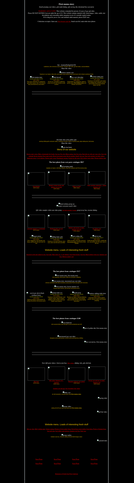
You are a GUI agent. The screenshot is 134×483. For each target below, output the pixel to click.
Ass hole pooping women (69, 210)
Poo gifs (62, 154)
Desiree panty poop (32, 154)
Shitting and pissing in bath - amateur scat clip (77, 228)
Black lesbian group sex (92, 254)
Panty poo (83, 431)
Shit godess (70, 363)
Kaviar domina (38, 156)
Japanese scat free (75, 431)
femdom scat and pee (59, 388)
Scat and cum (51, 431)
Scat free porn (78, 154)
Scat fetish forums (75, 254)
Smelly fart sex (80, 156)
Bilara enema (69, 154)
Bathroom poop (31, 158)
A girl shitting (40, 158)
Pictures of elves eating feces (63, 429)
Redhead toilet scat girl (56, 229)
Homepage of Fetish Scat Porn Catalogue (66, 474)
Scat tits (82, 254)
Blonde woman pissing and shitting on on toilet (56, 186)
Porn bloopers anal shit (64, 21)
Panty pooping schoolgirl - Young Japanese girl (96, 186)
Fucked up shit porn (73, 158)
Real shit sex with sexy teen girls (91, 154)
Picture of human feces (99, 429)
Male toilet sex (56, 254)
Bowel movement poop (59, 156)
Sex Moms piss (97, 229)
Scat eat (57, 154)
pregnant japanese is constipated (36, 229)
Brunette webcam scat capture (76, 381)
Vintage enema (50, 429)
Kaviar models (71, 156)
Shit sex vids (30, 429)
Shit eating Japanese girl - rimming (56, 381)
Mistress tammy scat (68, 257)
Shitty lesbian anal (40, 429)
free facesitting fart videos (73, 388)
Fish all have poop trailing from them (81, 429)
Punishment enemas (62, 158)
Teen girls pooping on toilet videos (94, 156)
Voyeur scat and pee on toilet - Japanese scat (96, 381)
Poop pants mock (47, 156)
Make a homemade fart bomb (46, 154)
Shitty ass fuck (76, 186)
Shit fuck (36, 381)
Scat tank (48, 254)
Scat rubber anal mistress (62, 431)
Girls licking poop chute (87, 158)
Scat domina (36, 186)
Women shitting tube (100, 158)
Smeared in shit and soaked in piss (35, 254)
